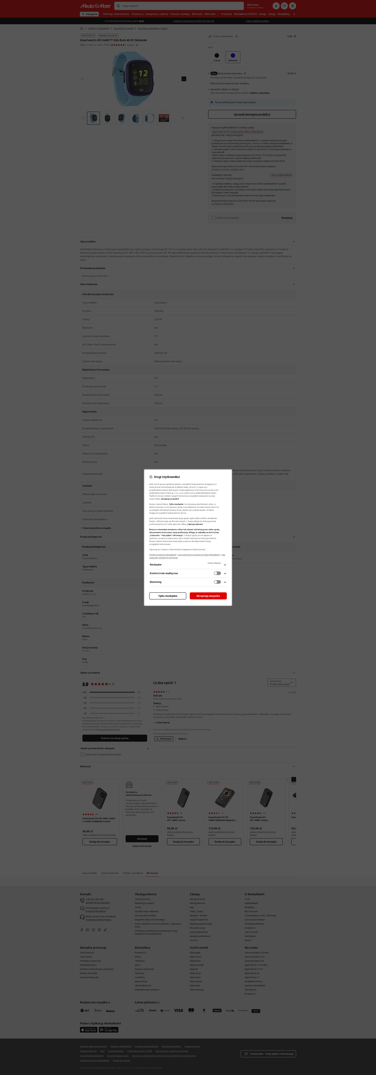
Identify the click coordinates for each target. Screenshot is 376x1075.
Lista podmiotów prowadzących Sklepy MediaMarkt (199, 555)
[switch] (217, 573)
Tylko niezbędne (167, 596)
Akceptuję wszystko (208, 596)
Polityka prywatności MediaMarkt (162, 555)
